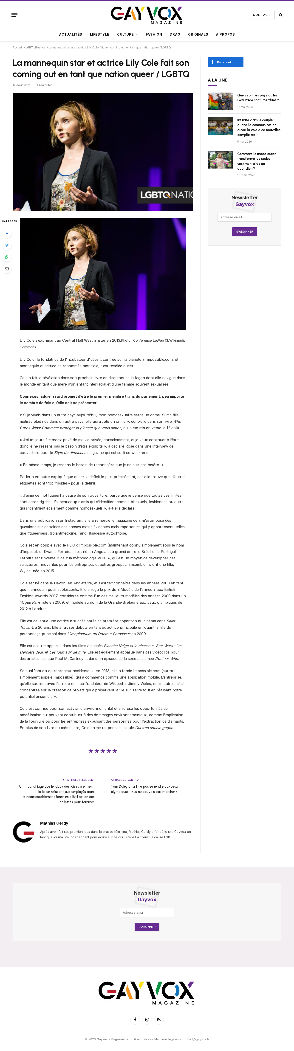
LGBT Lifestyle (35, 47)
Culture (125, 34)
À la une (218, 80)
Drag (175, 34)
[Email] (6, 268)
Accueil (18, 47)
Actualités (70, 34)
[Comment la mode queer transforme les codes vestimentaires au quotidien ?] (220, 160)
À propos (225, 34)
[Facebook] (6, 233)
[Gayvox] (147, 14)
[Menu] (14, 15)
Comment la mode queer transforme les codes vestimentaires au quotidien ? (256, 161)
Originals (198, 34)
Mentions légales (166, 1039)
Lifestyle (99, 34)
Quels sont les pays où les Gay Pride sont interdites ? (258, 97)
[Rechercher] (280, 15)
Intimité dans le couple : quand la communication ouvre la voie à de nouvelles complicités (258, 127)
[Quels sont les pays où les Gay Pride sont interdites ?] (220, 101)
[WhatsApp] (6, 257)
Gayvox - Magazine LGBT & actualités (124, 1039)
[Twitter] (6, 245)
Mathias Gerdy (54, 823)
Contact (262, 15)
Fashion (154, 34)
